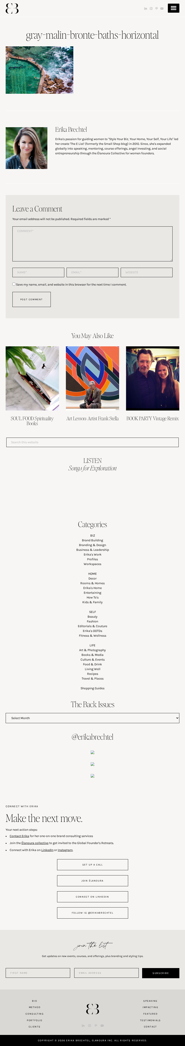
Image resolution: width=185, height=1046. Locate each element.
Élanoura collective (35, 843)
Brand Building (92, 540)
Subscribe (161, 973)
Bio (34, 1000)
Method (35, 1007)
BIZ (92, 535)
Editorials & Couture (92, 626)
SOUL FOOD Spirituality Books (32, 420)
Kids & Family (92, 602)
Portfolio (34, 1020)
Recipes (92, 674)
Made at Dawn (92, 1002)
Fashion (92, 621)
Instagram (65, 850)
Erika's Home (92, 588)
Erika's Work (93, 554)
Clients (35, 1026)
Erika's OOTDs (92, 631)
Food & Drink (92, 664)
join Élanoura (92, 880)
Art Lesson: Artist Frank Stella (92, 418)
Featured (150, 1013)
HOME (92, 574)
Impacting (150, 1007)
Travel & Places (93, 678)
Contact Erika (19, 836)
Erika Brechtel (12, 8)
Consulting (34, 1013)
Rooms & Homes (92, 583)
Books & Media (92, 655)
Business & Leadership (92, 550)
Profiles (92, 559)
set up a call (92, 864)
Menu (173, 8)
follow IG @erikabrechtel (92, 912)
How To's (93, 597)
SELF (92, 612)
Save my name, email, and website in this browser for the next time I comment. (71, 284)
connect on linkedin (92, 896)
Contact (150, 1026)
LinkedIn (47, 850)
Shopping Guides (92, 688)
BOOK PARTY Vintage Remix (153, 418)
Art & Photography (92, 650)
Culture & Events (93, 659)
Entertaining (92, 593)
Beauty (92, 617)
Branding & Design (92, 545)
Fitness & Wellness (92, 636)
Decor (92, 578)
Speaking (150, 1000)
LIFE (92, 645)
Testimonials (150, 1020)
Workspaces (92, 564)
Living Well (92, 669)
